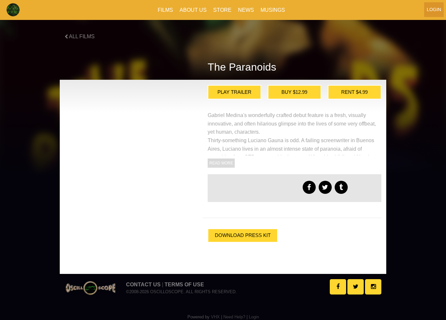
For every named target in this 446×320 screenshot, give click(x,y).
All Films (81, 36)
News (246, 10)
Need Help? (234, 316)
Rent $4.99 (354, 92)
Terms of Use (184, 284)
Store (222, 10)
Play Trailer (234, 92)
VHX (215, 316)
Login (434, 9)
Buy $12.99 (294, 92)
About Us (193, 10)
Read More (221, 163)
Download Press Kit (243, 235)
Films (165, 10)
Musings (273, 10)
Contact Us (143, 284)
